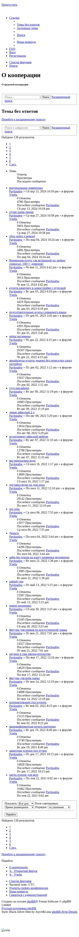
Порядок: (41, 807)
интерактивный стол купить (27, 702)
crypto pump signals (21, 212)
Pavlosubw (16, 191)
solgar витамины (20, 336)
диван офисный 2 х (22, 412)
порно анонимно (20, 605)
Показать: (11, 803)
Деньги (14, 533)
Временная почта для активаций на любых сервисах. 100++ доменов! (37, 262)
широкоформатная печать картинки (32, 726)
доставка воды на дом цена (27, 484)
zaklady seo (16, 581)
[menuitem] (28, 24)
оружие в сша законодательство (30, 654)
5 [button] (10, 157)
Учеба (13, 194)
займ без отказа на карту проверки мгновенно (39, 557)
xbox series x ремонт (22, 236)
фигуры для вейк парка (24, 678)
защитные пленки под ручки (28, 750)
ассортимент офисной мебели (28, 436)
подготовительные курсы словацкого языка (37, 312)
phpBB (31, 901)
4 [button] (10, 154)
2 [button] (10, 147)
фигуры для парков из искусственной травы (38, 629)
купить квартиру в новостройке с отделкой (37, 288)
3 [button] (10, 150)
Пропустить (9, 4)
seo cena (14, 509)
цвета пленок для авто (23, 774)
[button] (12, 164)
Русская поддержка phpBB (19, 908)
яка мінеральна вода (22, 460)
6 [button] (10, 161)
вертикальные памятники (26, 188)
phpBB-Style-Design (64, 911)
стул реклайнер (19, 388)
